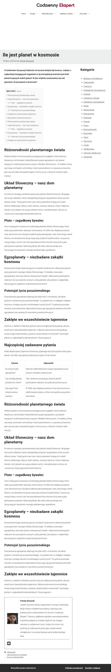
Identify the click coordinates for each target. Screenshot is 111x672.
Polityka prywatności (74, 668)
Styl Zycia (88, 141)
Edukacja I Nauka (66, 14)
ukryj (18, 91)
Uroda (86, 145)
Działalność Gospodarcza (94, 90)
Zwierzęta (88, 157)
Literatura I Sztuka (91, 98)
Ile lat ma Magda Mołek (15, 657)
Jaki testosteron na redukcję (17, 655)
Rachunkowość (47, 14)
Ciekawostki (11, 652)
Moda (86, 106)
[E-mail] (9, 644)
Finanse (87, 94)
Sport (86, 137)
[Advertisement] (55, 33)
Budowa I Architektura (93, 78)
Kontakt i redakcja (92, 668)
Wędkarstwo (89, 149)
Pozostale (83, 14)
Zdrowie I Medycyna (92, 153)
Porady (32, 14)
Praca (23, 14)
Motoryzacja (89, 110)
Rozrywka (88, 133)
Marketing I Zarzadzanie (94, 102)
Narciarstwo (89, 114)
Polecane (87, 118)
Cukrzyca (88, 86)
